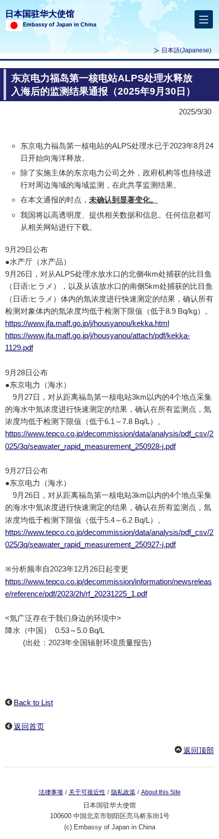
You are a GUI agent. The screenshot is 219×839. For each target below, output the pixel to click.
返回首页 (29, 726)
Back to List (33, 702)
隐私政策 (123, 792)
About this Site (161, 792)
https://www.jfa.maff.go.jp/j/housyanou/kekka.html (87, 323)
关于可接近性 (87, 792)
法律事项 (51, 792)
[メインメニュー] (204, 19)
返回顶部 (198, 750)
